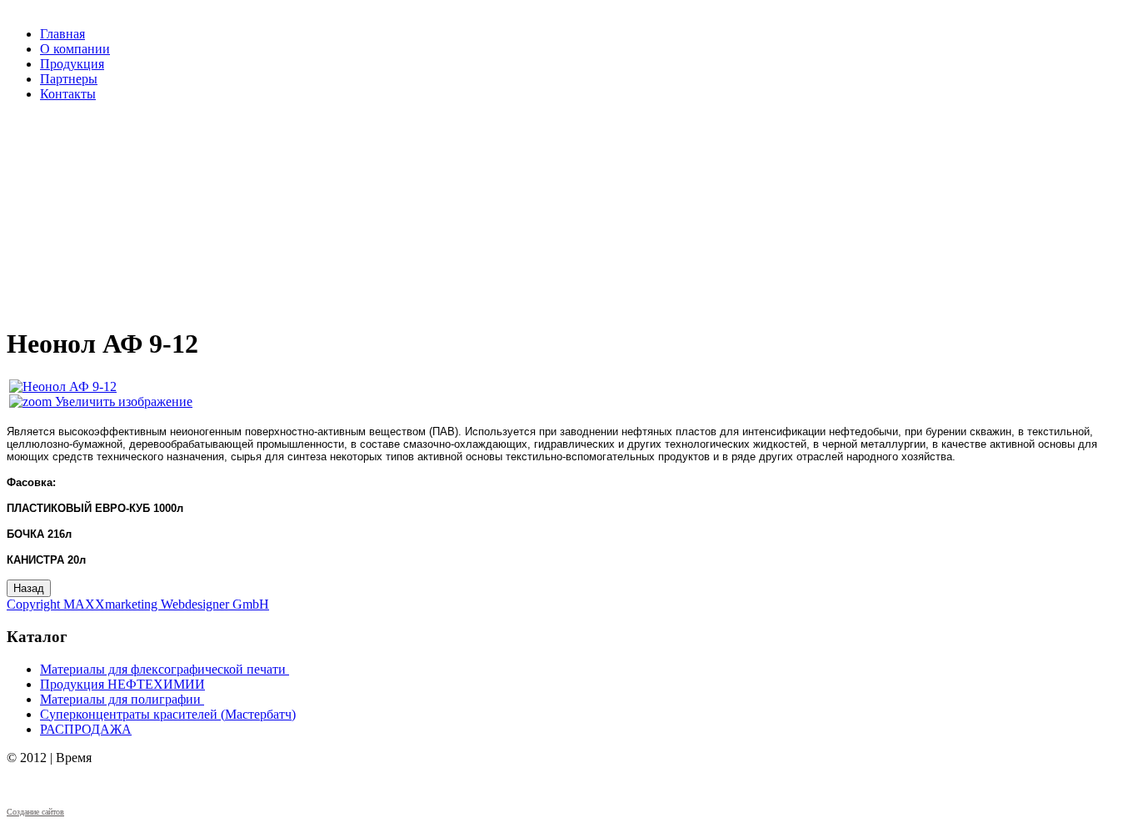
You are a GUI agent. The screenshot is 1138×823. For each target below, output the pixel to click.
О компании (75, 49)
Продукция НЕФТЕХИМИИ (122, 684)
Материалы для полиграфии (120, 699)
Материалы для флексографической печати (163, 669)
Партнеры (68, 79)
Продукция (72, 64)
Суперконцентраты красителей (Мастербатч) (168, 714)
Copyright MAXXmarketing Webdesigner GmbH (138, 604)
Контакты (68, 94)
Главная (62, 34)
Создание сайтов (35, 811)
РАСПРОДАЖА (86, 729)
